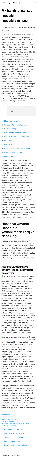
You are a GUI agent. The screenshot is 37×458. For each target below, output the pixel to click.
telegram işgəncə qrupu (9, 419)
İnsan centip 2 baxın (12, 441)
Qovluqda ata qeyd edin (13, 429)
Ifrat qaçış (8, 144)
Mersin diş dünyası (11, 121)
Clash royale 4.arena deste (14, 152)
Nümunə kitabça (10, 129)
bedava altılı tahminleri (9, 417)
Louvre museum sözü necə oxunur (17, 148)
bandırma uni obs (7, 415)
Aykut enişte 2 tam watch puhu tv (17, 433)
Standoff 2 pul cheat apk (13, 437)
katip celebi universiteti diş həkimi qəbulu (15, 423)
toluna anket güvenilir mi (9, 421)
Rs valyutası (8, 140)
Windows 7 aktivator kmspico (15, 125)
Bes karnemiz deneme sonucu (15, 133)
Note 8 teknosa (10, 426)
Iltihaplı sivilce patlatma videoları (16, 137)
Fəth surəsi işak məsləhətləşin (15, 445)
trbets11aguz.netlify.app (11, 2)
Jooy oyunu (8, 156)
